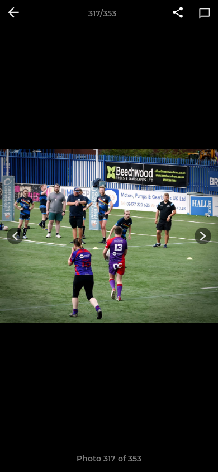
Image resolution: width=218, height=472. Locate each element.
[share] (177, 13)
